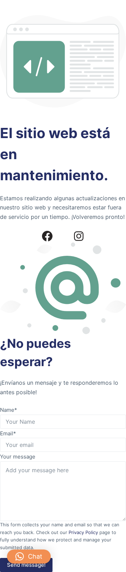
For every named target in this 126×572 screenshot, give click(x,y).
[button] (29, 557)
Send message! (26, 564)
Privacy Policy (83, 532)
